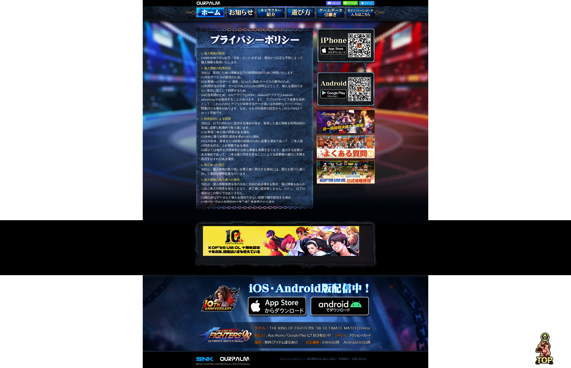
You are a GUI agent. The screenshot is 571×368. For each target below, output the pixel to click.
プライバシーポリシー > (292, 358)
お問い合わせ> (359, 358)
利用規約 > (344, 358)
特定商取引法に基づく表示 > (322, 358)
